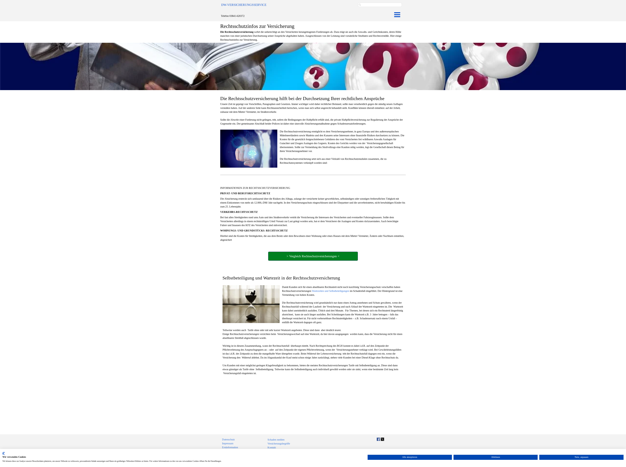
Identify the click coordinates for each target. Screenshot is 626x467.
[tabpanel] (246, 5)
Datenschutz (228, 439)
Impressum (227, 443)
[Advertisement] (313, 402)
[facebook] (378, 439)
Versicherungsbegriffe (279, 443)
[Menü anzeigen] (397, 14)
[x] (382, 439)
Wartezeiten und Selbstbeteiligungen (330, 291)
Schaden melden (276, 439)
